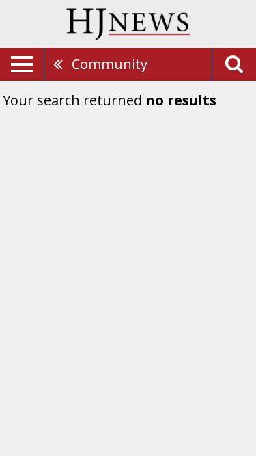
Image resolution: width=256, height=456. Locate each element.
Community (109, 64)
